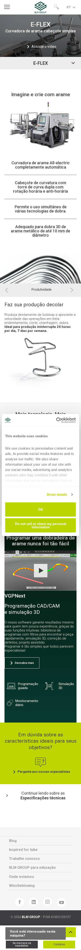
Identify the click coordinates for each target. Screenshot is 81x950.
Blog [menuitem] (13, 841)
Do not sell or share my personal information (40, 525)
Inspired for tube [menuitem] (23, 850)
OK (40, 509)
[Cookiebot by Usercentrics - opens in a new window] (57, 420)
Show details (57, 494)
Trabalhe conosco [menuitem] (24, 858)
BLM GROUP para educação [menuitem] (32, 867)
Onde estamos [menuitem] (21, 877)
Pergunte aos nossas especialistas (44, 771)
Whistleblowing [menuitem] (22, 885)
